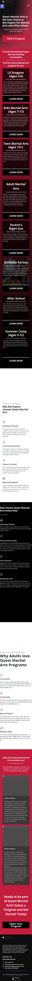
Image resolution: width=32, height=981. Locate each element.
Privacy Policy (12, 975)
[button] (2, 6)
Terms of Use (20, 975)
